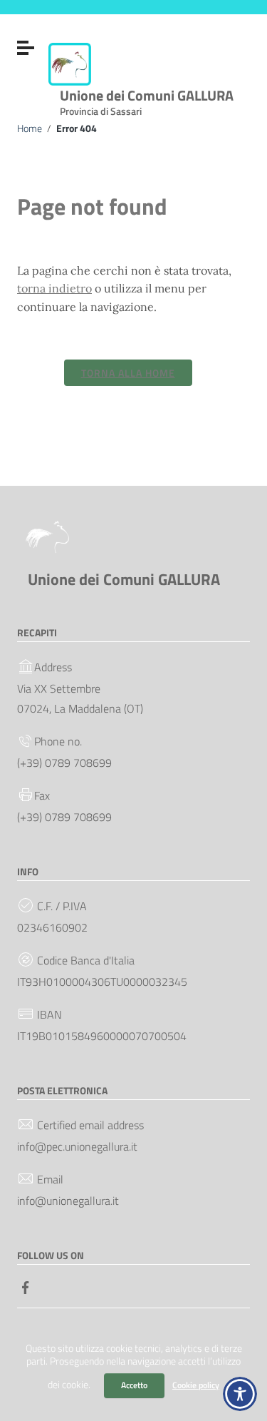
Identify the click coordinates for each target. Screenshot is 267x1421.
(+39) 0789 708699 (64, 762)
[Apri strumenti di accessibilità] (240, 1394)
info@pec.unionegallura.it (77, 1146)
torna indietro (54, 288)
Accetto (134, 1385)
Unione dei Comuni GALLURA (147, 99)
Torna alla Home (128, 372)
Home (29, 128)
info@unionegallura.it (68, 1200)
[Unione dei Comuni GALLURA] (69, 62)
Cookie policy (195, 1385)
